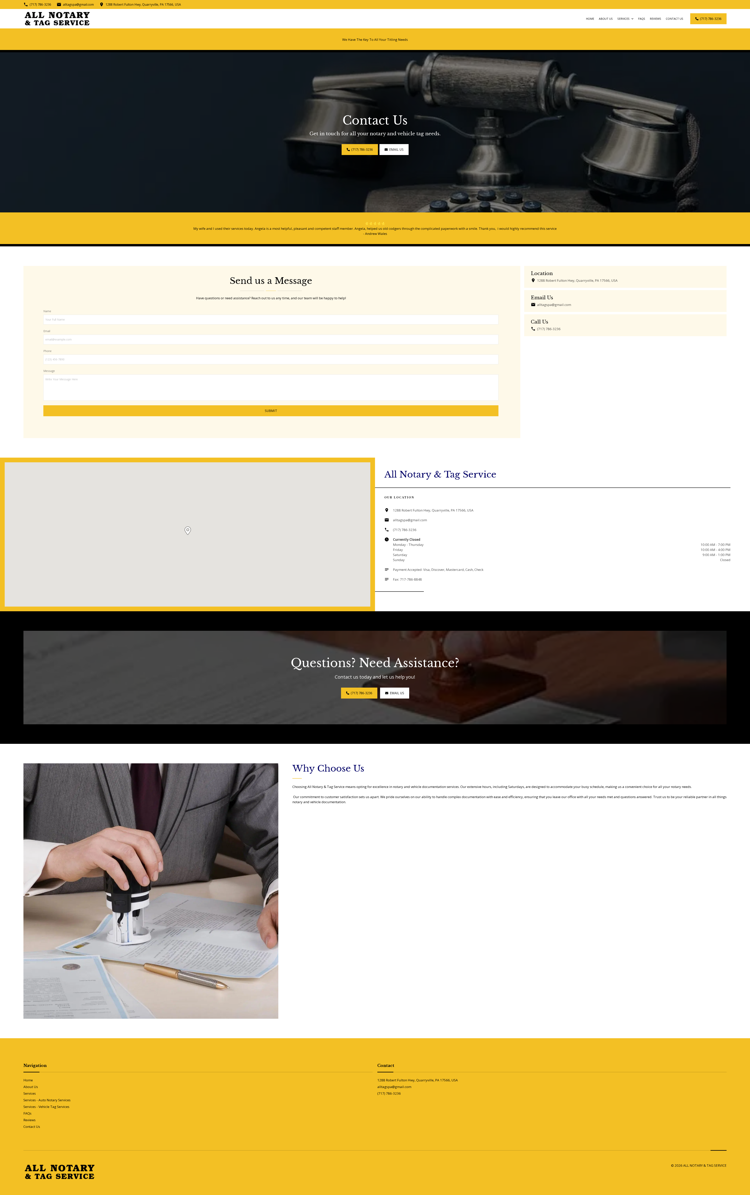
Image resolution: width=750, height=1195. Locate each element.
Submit (271, 411)
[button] (188, 531)
